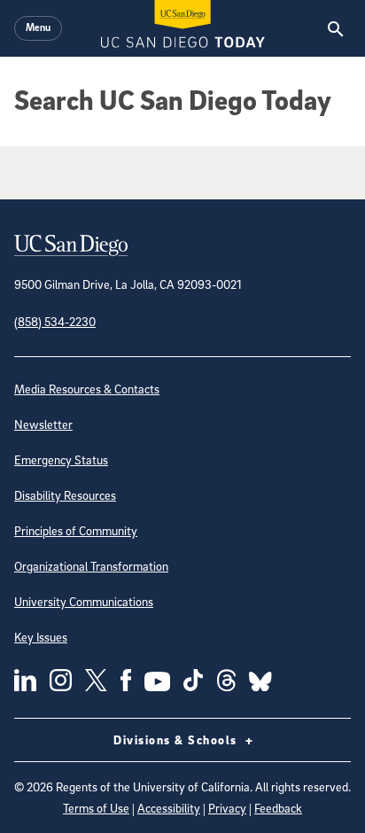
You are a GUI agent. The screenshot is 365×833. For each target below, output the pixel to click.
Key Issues (40, 636)
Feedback (278, 807)
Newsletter (43, 424)
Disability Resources (65, 494)
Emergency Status (61, 459)
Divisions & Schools (177, 739)
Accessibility (168, 807)
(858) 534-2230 (55, 321)
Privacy (227, 807)
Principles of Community (75, 530)
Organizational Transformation (91, 565)
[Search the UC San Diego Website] (335, 28)
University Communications (83, 601)
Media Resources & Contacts (86, 388)
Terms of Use (96, 807)
